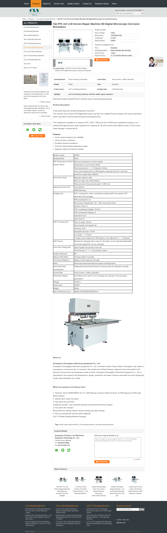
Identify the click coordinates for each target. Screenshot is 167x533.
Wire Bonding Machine (31, 35)
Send (142, 509)
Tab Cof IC (27, 64)
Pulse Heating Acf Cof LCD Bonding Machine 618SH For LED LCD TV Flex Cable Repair (38, 523)
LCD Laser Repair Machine (33, 51)
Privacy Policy (29, 531)
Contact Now (103, 60)
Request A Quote (102, 4)
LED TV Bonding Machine (32, 43)
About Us (46, 4)
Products (36, 4)
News (114, 4)
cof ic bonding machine (86, 424)
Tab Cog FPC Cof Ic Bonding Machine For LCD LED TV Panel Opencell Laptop (38, 510)
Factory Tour (59, 4)
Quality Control (73, 4)
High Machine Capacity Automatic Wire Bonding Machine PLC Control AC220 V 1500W (69, 517)
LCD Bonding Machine (31, 27)
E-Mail (119, 520)
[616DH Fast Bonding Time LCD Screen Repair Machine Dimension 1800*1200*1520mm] (98, 479)
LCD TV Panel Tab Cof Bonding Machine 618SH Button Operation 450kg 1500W (67, 510)
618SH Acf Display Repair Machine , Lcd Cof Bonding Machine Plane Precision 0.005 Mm (117, 491)
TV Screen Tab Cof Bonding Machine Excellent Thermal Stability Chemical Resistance (68, 523)
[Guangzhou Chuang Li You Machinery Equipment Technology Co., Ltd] (34, 12)
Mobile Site (121, 523)
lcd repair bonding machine (104, 424)
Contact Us (87, 4)
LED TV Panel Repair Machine (34, 55)
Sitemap (125, 520)
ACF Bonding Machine (31, 31)
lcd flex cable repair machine (68, 424)
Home (26, 4)
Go (143, 13)
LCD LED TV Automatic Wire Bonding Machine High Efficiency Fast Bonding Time (99, 523)
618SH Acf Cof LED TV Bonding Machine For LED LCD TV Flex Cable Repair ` (99, 510)
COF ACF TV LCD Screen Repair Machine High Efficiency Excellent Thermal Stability (62, 491)
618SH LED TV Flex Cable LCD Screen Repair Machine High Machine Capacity (135, 490)
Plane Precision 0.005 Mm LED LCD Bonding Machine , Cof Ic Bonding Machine (99, 517)
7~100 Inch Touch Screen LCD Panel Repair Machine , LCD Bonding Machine (80, 490)
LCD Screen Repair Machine (45, 19)
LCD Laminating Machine (32, 60)
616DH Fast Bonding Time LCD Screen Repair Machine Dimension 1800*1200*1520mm (99, 491)
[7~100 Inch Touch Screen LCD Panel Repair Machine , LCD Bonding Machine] (80, 479)
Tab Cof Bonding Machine (32, 39)
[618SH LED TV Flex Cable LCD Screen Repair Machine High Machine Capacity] (135, 479)
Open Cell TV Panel (30, 68)
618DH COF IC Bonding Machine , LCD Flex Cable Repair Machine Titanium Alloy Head (38, 517)
